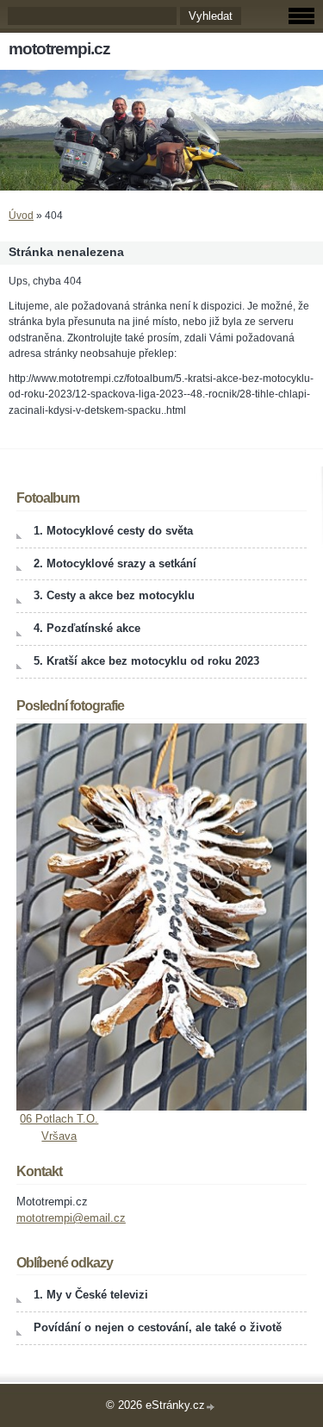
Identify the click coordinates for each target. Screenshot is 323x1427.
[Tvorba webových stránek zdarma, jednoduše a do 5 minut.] (211, 1407)
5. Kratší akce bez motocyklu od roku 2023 (146, 660)
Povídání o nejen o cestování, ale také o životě (158, 1327)
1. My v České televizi (91, 1294)
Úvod (21, 216)
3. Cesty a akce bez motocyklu (114, 595)
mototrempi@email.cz (71, 1217)
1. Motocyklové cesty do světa (113, 530)
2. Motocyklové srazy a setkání (115, 563)
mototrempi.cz (59, 49)
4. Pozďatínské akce (87, 628)
